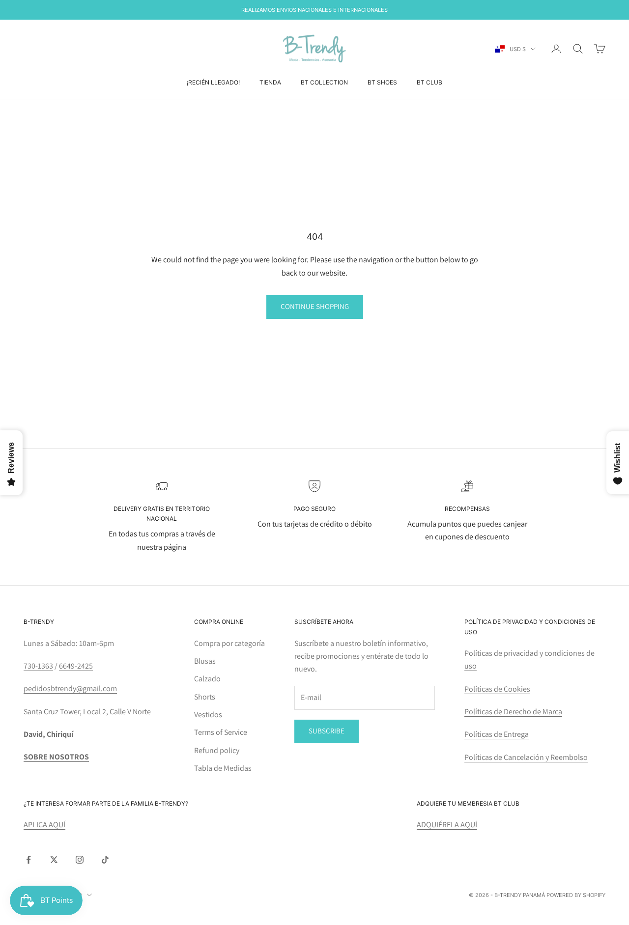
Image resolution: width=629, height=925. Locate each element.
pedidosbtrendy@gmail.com (70, 688)
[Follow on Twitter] (54, 860)
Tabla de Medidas (223, 768)
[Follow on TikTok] (105, 860)
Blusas (205, 661)
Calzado (207, 678)
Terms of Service (220, 732)
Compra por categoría (229, 643)
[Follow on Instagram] (80, 860)
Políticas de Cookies (497, 689)
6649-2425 (76, 666)
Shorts (204, 697)
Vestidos (208, 714)
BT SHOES (382, 82)
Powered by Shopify (575, 895)
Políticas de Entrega (496, 734)
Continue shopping (315, 306)
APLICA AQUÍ (44, 824)
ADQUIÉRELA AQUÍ (447, 824)
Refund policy (216, 750)
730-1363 (38, 666)
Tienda (270, 82)
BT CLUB (429, 82)
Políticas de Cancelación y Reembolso (526, 757)
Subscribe (326, 730)
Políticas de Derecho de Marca (513, 711)
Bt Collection (324, 82)
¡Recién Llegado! (213, 82)
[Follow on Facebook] (28, 860)
